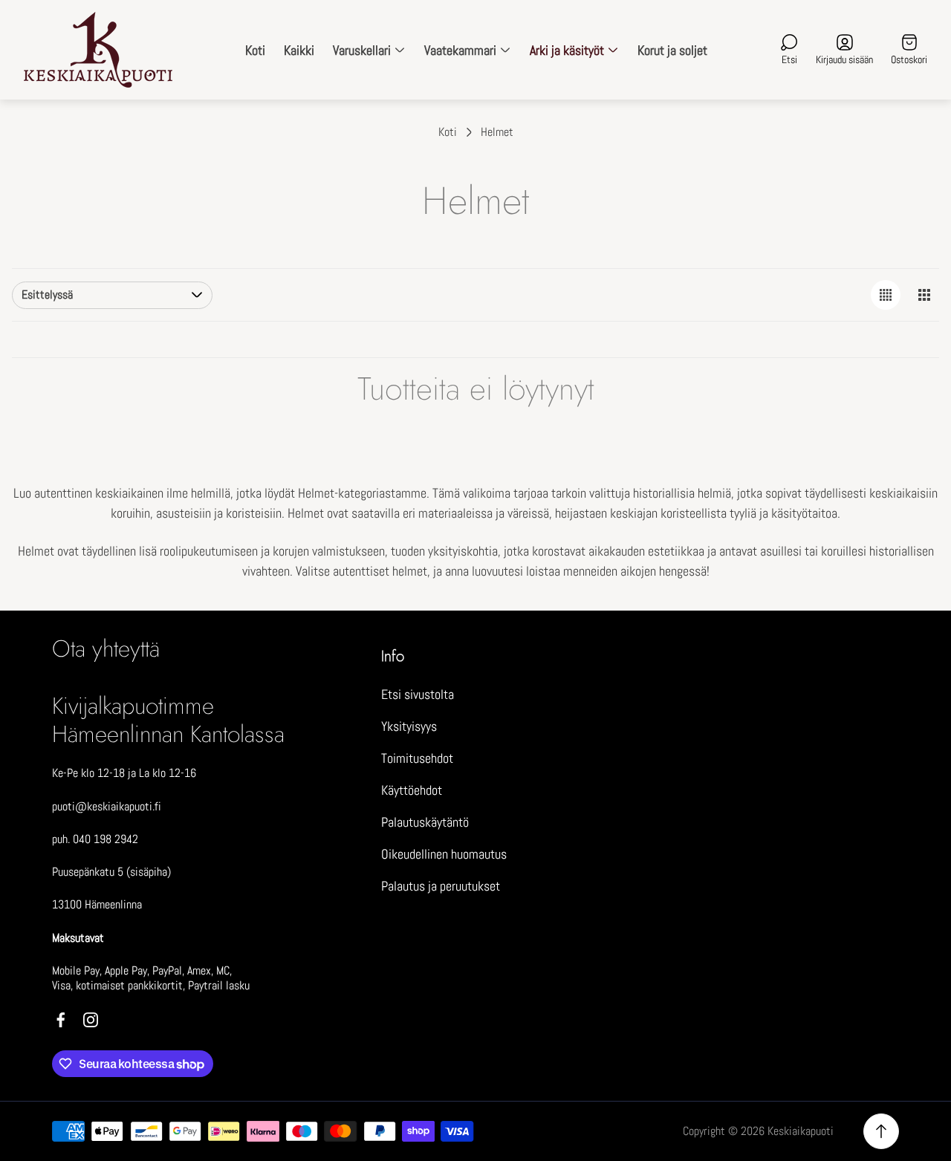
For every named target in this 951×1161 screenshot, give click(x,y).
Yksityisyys (409, 726)
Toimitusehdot (417, 758)
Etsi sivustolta (417, 694)
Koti (447, 132)
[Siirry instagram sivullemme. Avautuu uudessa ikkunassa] (91, 1020)
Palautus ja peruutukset (440, 885)
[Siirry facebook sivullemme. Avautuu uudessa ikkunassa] (61, 1020)
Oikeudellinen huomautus (444, 853)
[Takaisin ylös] (881, 1131)
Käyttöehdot (411, 790)
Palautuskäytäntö (425, 821)
